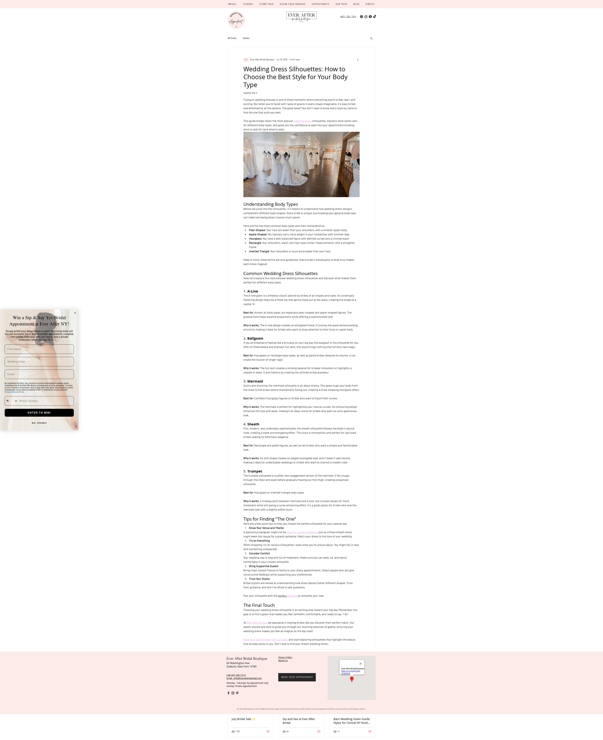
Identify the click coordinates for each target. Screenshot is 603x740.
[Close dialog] (75, 313)
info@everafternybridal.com (248, 678)
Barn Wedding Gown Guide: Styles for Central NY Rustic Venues (352, 721)
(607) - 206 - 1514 (348, 16)
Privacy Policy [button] (285, 657)
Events (246, 38)
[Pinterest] (361, 17)
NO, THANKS (39, 423)
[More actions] (358, 60)
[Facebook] (370, 17)
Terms (21, 392)
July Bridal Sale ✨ (243, 719)
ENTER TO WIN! (39, 412)
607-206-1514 (238, 675)
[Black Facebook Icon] (228, 693)
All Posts (232, 38)
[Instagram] (366, 17)
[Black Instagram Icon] (233, 693)
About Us (283, 660)
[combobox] (11, 400)
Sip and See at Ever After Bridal (299, 721)
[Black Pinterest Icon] (237, 693)
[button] (371, 38)
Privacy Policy (11, 392)
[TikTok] (375, 17)
